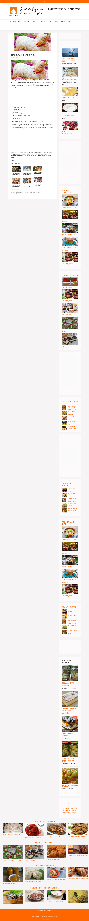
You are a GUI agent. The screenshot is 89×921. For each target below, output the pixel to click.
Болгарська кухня (65, 803)
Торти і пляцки (44, 24)
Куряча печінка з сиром (74, 903)
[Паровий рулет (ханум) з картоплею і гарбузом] (56, 873)
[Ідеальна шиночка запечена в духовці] (70, 323)
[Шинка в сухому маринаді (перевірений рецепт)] (78, 850)
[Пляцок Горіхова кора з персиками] (64, 495)
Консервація (28, 24)
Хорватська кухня (65, 812)
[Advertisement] (32, 97)
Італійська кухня (64, 802)
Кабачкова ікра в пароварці (9, 883)
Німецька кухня (69, 806)
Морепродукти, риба (14, 21)
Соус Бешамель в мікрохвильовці (55, 901)
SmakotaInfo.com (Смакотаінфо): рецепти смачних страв (50, 11)
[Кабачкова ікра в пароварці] (13, 875)
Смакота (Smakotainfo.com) (31, 85)
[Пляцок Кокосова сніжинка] (64, 505)
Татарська (71, 808)
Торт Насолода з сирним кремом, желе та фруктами (72, 408)
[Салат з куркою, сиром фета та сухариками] (64, 413)
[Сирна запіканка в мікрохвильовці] (34, 896)
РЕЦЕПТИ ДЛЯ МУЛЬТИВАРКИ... (44, 821)
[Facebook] (44, 2)
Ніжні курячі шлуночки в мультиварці (56, 836)
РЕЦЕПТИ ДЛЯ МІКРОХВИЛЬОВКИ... (44, 888)
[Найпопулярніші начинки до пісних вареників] (70, 228)
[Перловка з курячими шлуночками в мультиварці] (78, 829)
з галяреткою (74, 812)
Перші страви (42, 21)
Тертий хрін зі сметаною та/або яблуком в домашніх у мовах (23, 194)
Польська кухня (66, 808)
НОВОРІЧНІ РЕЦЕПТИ (66, 484)
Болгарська (73, 802)
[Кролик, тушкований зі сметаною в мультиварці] (13, 828)
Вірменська (70, 803)
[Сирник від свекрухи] (70, 339)
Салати (20, 24)
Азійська (69, 802)
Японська (69, 812)
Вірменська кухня (66, 805)
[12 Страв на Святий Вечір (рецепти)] (70, 214)
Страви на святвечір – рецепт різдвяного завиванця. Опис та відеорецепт (69, 249)
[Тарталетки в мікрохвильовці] (13, 897)
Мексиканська (64, 806)
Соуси (50, 21)
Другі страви (13, 24)
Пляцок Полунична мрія (68, 287)
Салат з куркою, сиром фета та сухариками (71, 413)
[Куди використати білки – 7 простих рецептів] (70, 308)
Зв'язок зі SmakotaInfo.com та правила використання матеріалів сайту (44, 916)
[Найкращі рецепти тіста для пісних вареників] (70, 200)
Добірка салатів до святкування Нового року (72, 423)
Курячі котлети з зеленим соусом (33, 881)
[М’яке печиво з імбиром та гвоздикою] (64, 490)
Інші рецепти (54, 24)
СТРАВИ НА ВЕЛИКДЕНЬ (67, 191)
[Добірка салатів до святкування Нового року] (64, 423)
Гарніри (56, 21)
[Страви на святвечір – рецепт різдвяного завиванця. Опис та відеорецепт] (70, 242)
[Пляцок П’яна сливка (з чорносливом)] (70, 257)
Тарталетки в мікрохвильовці (10, 905)
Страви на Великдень (37, 192)
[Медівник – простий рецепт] (56, 852)
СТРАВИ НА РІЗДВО (70, 275)
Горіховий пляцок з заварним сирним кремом (72, 510)
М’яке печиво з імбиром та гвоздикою (71, 490)
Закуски (63, 21)
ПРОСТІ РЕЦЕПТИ (69, 607)
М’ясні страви (26, 21)
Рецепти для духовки (28, 192)
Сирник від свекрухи (67, 346)
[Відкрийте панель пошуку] (10, 28)
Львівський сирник (40, 910)
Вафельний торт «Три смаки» (17, 193)
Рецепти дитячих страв (20, 192)
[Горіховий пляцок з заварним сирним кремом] (64, 510)
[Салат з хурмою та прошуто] (64, 418)
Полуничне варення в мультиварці (33, 837)
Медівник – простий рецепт (53, 859)
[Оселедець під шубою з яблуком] (64, 428)
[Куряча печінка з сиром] (78, 896)
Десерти (34, 21)
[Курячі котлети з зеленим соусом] (34, 873)
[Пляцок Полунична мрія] (70, 282)
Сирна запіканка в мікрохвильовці (33, 903)
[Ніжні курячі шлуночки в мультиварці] (56, 829)
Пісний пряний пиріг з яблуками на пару (78, 878)
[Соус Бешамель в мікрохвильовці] (56, 895)
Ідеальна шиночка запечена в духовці (12, 860)
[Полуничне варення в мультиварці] (34, 830)
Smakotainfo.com (44, 919)
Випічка (36, 24)
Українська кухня (69, 810)
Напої (69, 21)
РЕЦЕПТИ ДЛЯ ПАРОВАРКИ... (44, 865)
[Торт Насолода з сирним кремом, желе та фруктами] (64, 407)
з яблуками (64, 814)
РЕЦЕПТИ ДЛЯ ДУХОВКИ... (44, 843)
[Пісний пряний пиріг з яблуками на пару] (78, 872)
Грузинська (72, 805)
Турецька (75, 808)
